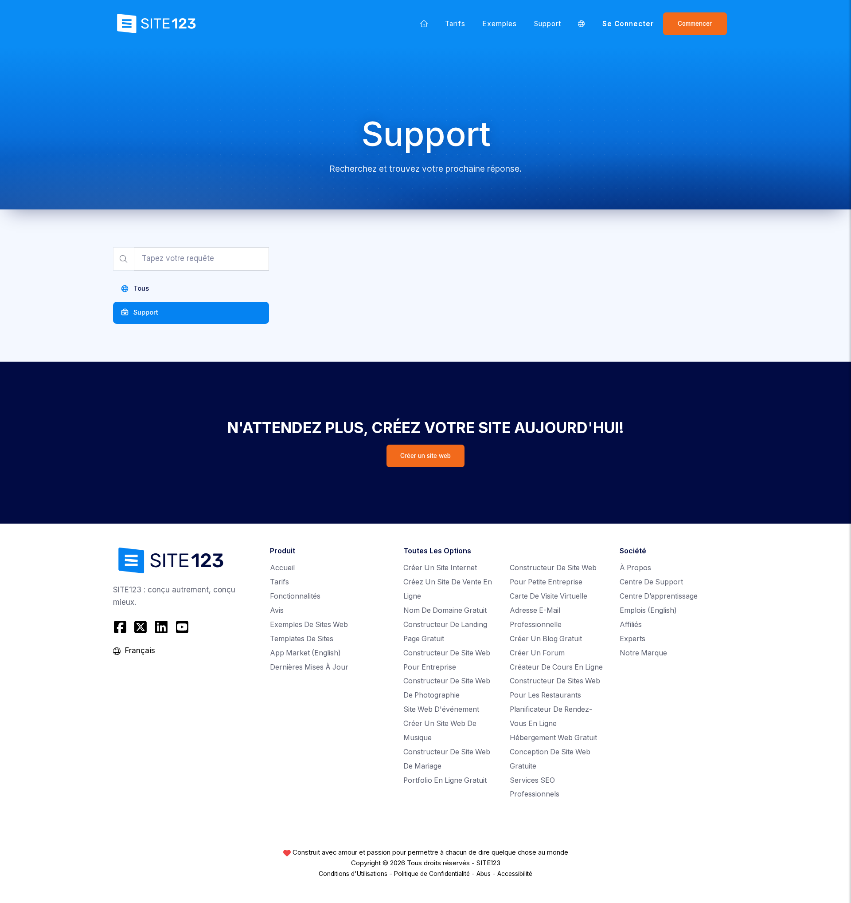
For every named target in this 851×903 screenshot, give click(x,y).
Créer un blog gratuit (546, 639)
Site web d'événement (441, 709)
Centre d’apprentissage (659, 596)
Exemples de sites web (309, 624)
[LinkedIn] (161, 627)
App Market (305, 653)
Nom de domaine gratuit (445, 610)
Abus (483, 873)
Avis (277, 610)
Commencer (695, 23)
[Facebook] (121, 627)
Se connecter (628, 24)
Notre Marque (643, 653)
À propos (635, 568)
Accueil (282, 568)
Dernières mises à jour (309, 667)
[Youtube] (181, 627)
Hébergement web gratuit (553, 737)
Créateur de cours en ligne (556, 667)
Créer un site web (425, 455)
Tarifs (455, 24)
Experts (632, 639)
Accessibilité (514, 873)
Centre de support (651, 582)
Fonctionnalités (295, 596)
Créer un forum (537, 653)
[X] (140, 627)
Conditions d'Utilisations (353, 873)
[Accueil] (424, 23)
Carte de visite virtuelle (548, 596)
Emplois (648, 610)
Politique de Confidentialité (432, 873)
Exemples (499, 24)
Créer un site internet (440, 568)
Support (547, 24)
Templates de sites (301, 639)
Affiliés (631, 624)
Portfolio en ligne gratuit (445, 780)
